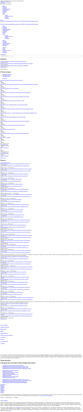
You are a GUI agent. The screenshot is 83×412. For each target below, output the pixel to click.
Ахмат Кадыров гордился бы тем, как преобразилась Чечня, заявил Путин (14, 165)
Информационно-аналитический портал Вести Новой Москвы (15, 382)
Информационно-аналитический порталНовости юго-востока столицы (10, 377)
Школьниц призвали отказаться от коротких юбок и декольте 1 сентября (14, 279)
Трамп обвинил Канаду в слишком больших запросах (10, 181)
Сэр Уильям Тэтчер (4, 144)
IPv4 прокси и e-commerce (5, 137)
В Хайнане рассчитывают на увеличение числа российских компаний (14, 191)
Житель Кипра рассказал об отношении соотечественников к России (13, 284)
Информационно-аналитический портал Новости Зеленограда (15, 381)
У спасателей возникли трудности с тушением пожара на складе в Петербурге (15, 263)
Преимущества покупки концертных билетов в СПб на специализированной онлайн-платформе (19, 84)
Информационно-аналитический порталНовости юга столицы (10, 375)
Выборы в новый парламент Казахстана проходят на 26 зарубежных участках (15, 310)
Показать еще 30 (3, 318)
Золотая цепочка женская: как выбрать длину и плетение (11, 80)
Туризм (6, 15)
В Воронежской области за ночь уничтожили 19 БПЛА (11, 186)
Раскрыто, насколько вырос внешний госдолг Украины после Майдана (14, 258)
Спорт (4, 13)
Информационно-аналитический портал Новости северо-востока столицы (17, 380)
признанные (18, 407)
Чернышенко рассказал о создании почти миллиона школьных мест (13, 61)
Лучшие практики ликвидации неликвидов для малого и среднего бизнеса (14, 121)
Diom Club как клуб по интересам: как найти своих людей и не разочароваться (15, 92)
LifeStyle (6, 17)
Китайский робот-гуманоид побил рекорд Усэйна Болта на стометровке (14, 65)
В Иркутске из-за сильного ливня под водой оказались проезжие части (14, 247)
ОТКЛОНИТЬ (8, 1)
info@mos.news (49, 395)
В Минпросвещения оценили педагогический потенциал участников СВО (14, 242)
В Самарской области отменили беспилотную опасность (11, 294)
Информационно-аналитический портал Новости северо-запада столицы (17, 368)
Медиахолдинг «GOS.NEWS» (19, 21)
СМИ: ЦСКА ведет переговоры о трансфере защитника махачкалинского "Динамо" (16, 63)
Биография (7, 18)
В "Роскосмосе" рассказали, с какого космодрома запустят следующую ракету (15, 196)
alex (1, 81)
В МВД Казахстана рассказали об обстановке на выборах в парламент (13, 175)
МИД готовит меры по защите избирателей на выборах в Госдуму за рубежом (15, 170)
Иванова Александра (4, 147)
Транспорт (5, 11)
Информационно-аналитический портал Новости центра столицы (15, 366)
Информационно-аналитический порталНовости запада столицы (10, 371)
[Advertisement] (41, 349)
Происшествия (5, 30)
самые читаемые (3, 162)
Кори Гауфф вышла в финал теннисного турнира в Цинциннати (12, 227)
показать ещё (2, 67)
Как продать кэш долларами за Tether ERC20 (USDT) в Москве (12, 125)
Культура (4, 12)
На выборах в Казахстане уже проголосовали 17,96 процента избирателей (14, 221)
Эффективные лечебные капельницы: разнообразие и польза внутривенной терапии (16, 108)
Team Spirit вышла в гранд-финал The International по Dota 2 (11, 216)
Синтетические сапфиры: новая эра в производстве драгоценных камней (14, 133)
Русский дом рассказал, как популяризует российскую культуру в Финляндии (15, 232)
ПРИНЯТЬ (2, 1)
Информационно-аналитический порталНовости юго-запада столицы (10, 373)
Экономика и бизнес (7, 29)
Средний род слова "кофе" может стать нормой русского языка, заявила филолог (16, 315)
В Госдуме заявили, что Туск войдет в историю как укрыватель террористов (15, 252)
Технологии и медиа (9, 16)
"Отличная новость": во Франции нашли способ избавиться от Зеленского (14, 289)
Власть (4, 5)
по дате (8, 162)
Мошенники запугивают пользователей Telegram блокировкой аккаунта (14, 206)
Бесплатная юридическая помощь (31, 21)
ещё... (4, 14)
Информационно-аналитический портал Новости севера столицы (15, 367)
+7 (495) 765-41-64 (42, 395)
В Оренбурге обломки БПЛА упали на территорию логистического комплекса (15, 237)
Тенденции (5, 7)
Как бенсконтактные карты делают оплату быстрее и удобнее (12, 100)
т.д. (10, 410)
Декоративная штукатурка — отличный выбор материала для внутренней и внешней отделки (18, 112)
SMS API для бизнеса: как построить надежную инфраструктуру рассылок (14, 96)
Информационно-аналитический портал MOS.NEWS (13, 365)
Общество (5, 6)
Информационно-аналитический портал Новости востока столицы (16, 379)
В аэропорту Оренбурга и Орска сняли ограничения (10, 201)
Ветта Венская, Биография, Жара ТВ (7, 129)
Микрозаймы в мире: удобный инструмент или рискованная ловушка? (14, 104)
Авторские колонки (9, 21)
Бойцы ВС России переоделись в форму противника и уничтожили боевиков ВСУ (16, 299)
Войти (1, 20)
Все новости (2, 21)
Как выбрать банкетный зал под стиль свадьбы (9, 88)
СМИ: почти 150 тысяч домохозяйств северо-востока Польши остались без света (16, 268)
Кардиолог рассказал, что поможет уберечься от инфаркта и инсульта (13, 305)
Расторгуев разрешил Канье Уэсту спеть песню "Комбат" (11, 211)
